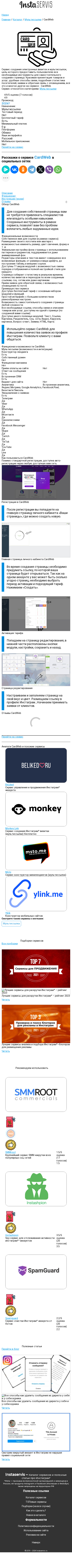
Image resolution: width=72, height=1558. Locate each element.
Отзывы (6, 201)
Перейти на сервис (12, 147)
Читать (6, 999)
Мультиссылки (33, 19)
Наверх (36, 1542)
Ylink (7, 913)
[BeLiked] (36, 782)
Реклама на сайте (36, 1534)
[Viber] (49, 170)
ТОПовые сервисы (36, 1501)
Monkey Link (12, 828)
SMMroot (10, 1152)
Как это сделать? (36, 1510)
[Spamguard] (36, 1288)
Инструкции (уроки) (13, 198)
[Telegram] (32, 170)
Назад (5, 15)
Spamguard (11, 1318)
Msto (8, 872)
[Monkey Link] (36, 825)
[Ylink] (36, 910)
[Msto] (36, 869)
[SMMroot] (36, 1111)
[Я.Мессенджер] (6, 170)
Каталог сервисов (36, 1497)
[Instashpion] (36, 1205)
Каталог (17, 19)
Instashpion (11, 1235)
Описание (7, 193)
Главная (6, 19)
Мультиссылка (11, 923)
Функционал (9, 196)
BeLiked (9, 784)
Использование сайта (36, 1530)
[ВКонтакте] (14, 170)
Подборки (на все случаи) (36, 1506)
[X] (41, 170)
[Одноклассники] (23, 170)
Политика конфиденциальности (36, 1526)
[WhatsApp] (58, 170)
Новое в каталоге (36, 1515)
